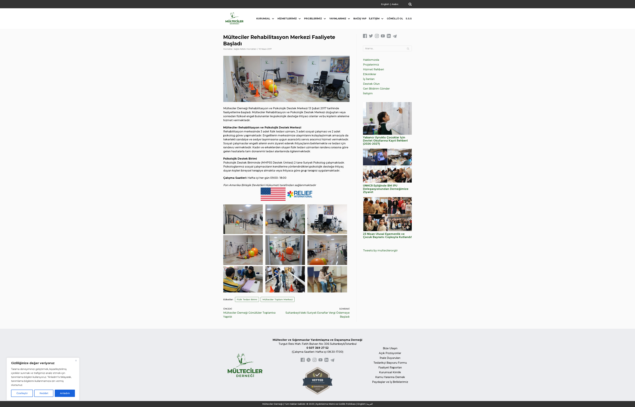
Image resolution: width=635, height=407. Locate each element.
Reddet (44, 393)
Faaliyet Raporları (390, 367)
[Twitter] (371, 37)
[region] (43, 379)
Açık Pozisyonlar (390, 353)
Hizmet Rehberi (373, 69)
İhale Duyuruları (390, 357)
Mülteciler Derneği (272, 404)
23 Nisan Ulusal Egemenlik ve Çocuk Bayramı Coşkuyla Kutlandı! (387, 235)
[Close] (76, 360)
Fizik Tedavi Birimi (247, 299)
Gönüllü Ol (395, 18)
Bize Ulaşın (390, 348)
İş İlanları (369, 79)
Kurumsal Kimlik (390, 372)
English (385, 4)
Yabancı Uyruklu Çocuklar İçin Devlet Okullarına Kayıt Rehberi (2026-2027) (385, 140)
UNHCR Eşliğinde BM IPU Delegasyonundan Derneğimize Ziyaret (385, 188)
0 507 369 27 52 (317, 347)
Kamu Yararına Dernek (390, 377)
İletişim (368, 93)
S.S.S (409, 18)
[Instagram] (377, 37)
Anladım (65, 393)
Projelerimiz (371, 64)
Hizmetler (228, 49)
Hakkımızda (371, 59)
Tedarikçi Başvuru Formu (390, 362)
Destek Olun (371, 83)
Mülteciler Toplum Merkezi (277, 299)
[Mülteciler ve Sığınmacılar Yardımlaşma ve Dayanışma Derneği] (234, 18)
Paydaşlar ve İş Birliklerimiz (390, 381)
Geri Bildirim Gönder (376, 88)
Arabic (395, 4)
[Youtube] (383, 37)
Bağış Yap (359, 18)
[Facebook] (365, 37)
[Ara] (408, 48)
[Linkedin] (389, 37)
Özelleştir (22, 393)
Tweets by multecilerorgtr (380, 250)
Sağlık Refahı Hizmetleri (245, 49)
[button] (410, 4)
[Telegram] (395, 37)
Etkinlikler (369, 74)
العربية (370, 404)
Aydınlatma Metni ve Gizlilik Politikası (336, 404)
